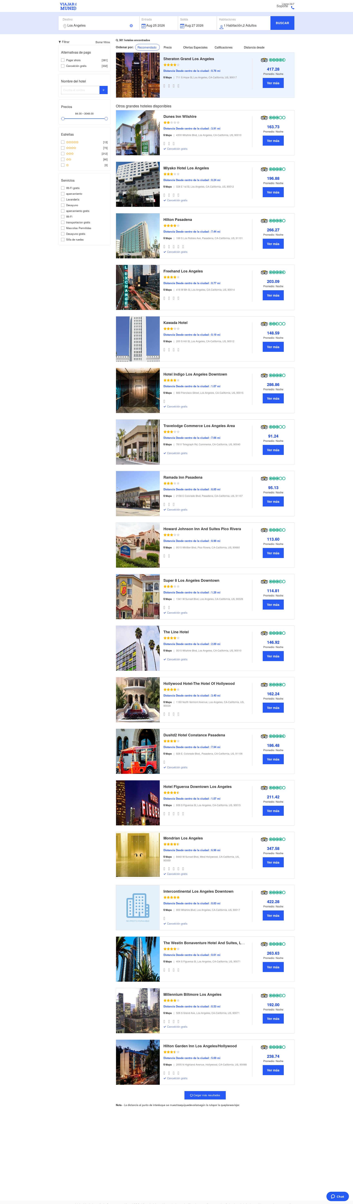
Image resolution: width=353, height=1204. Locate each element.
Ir (103, 90)
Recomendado (146, 47)
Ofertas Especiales (195, 47)
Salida (184, 19)
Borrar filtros (103, 42)
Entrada (147, 19)
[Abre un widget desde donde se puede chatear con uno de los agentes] (337, 1197)
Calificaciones (223, 47)
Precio (168, 47)
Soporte (282, 6)
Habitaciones (227, 19)
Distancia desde (254, 47)
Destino (68, 19)
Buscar (282, 23)
